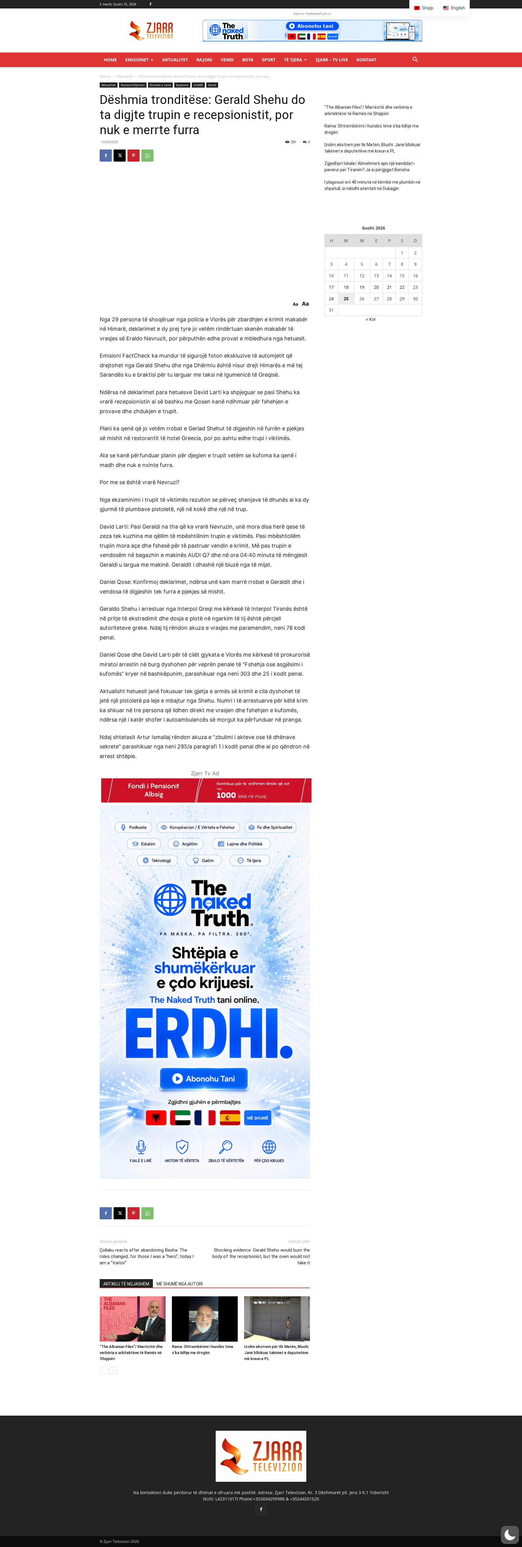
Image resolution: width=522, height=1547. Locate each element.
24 (331, 298)
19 (361, 287)
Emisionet (137, 60)
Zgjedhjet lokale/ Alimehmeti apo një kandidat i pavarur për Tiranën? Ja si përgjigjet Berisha (369, 166)
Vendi (227, 60)
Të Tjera (293, 60)
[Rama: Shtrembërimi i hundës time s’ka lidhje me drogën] (205, 1319)
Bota (247, 60)
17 (331, 287)
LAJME (198, 85)
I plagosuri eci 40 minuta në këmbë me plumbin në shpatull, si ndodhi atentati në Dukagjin (372, 185)
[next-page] (113, 1371)
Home (110, 60)
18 (346, 287)
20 (376, 287)
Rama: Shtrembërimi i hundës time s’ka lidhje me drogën (371, 129)
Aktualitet (175, 60)
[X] (120, 156)
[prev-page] (103, 1371)
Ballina (105, 76)
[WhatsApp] (147, 156)
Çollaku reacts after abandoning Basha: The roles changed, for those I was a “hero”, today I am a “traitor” (147, 1256)
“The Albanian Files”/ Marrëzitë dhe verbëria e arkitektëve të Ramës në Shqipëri (131, 1352)
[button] (415, 60)
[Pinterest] (133, 156)
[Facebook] (150, 4)
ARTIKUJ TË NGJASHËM (126, 1284)
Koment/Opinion (133, 85)
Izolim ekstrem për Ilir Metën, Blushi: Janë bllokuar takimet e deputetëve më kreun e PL (276, 1352)
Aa (295, 304)
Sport (269, 60)
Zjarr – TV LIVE (332, 60)
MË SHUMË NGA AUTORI (179, 1284)
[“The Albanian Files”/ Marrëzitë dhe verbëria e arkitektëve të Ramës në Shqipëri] (133, 1319)
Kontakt (366, 60)
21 (389, 287)
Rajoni (204, 60)
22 (402, 287)
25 (346, 298)
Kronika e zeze (160, 85)
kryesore (182, 85)
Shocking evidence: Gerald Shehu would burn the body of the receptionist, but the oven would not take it (261, 1256)
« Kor (371, 319)
